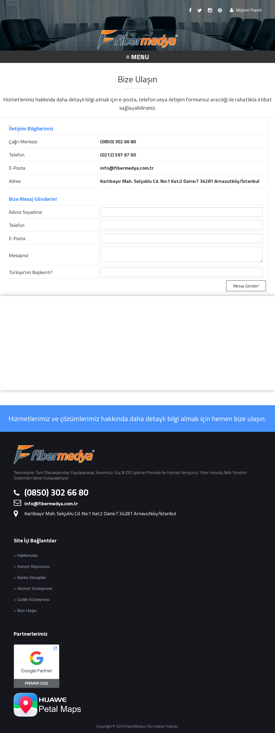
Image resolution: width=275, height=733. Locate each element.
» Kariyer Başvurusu (32, 566)
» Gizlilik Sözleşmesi (31, 599)
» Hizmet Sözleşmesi (33, 588)
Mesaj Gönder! (246, 286)
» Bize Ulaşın (25, 610)
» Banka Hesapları (30, 577)
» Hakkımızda (26, 555)
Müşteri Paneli (248, 10)
